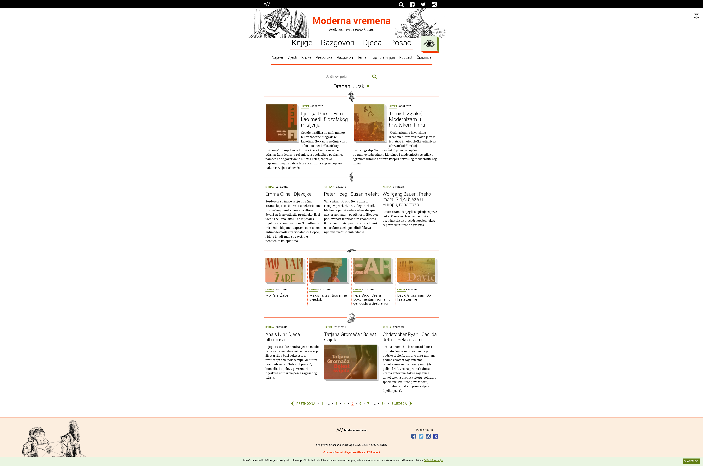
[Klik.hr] (435, 436)
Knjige (302, 42)
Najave (277, 57)
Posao (401, 42)
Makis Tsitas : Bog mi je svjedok (328, 297)
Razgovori (337, 42)
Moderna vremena (352, 20)
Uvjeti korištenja (355, 452)
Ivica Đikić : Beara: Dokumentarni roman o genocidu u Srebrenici (371, 299)
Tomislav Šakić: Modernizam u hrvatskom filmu (407, 119)
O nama (327, 452)
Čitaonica (424, 57)
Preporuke (324, 57)
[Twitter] (423, 4)
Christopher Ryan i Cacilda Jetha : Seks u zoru (410, 337)
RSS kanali (373, 452)
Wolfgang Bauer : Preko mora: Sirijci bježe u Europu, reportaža (407, 199)
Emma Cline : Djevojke (288, 194)
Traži (374, 77)
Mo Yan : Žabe (276, 295)
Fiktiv (383, 444)
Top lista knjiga (383, 57)
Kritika (305, 106)
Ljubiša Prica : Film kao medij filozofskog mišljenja (324, 119)
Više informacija (433, 460)
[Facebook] (412, 4)
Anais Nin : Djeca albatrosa (282, 337)
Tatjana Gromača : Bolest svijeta (350, 337)
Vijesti (292, 57)
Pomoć (338, 452)
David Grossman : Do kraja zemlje (414, 297)
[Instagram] (434, 4)
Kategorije (429, 43)
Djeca (372, 42)
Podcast (405, 57)
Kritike (306, 57)
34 (383, 403)
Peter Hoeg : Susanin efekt (351, 194)
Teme (362, 57)
